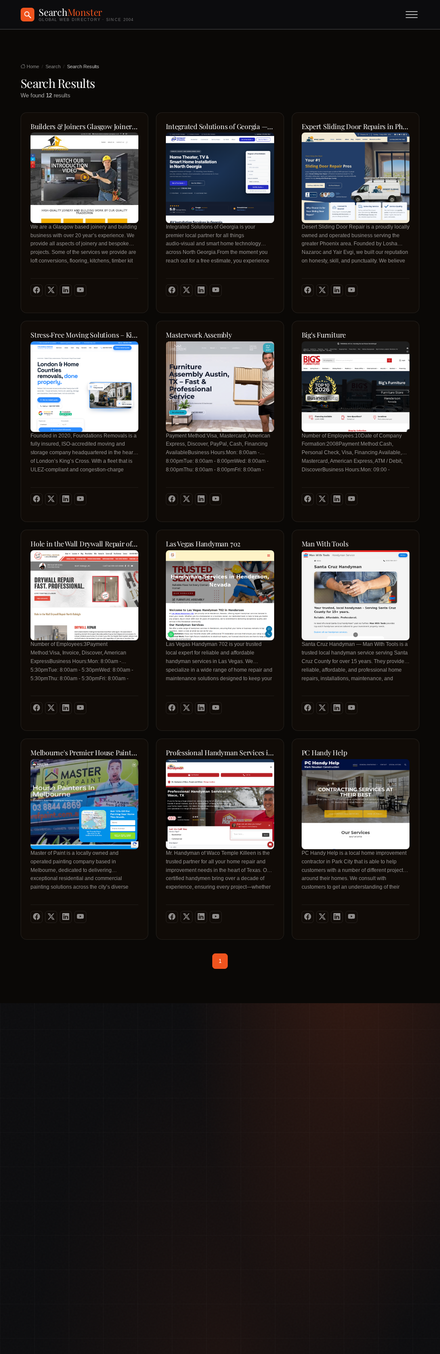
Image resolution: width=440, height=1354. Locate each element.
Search (53, 66)
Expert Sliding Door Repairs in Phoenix (355, 126)
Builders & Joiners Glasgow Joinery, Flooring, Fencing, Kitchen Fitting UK (84, 126)
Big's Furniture (324, 335)
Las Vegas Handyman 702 (203, 544)
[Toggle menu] (411, 14)
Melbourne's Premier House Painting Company (84, 752)
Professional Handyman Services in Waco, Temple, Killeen (220, 752)
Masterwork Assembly (199, 335)
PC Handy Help (324, 752)
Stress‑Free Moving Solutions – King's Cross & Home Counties (84, 335)
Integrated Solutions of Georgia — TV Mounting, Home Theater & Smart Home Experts (220, 126)
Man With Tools (325, 544)
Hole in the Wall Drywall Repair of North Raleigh (84, 544)
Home (32, 66)
